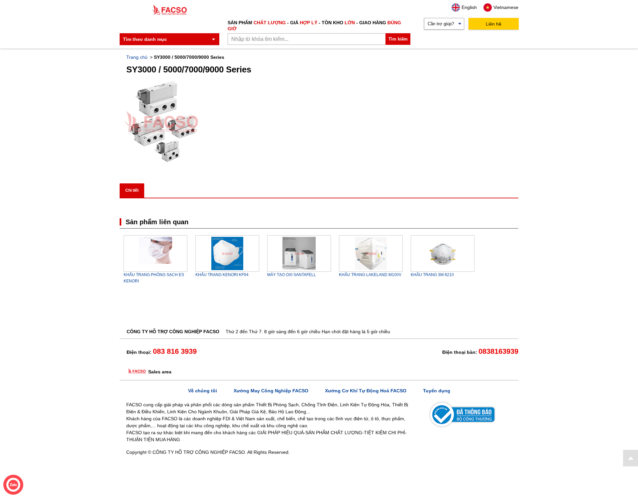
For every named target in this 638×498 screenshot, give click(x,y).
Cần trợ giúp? (441, 23)
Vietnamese (505, 7)
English (469, 7)
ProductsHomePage (630, 458)
